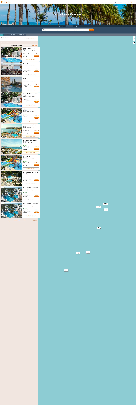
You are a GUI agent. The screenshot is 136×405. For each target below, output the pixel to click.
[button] (50, 29)
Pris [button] (11, 34)
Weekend (110, 2)
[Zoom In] (134, 37)
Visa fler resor (17, 220)
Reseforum (120, 2)
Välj (36, 71)
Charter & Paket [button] (96, 2)
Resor (90, 2)
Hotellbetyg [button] (20, 34)
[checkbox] (4, 35)
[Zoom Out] (134, 38)
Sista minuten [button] (103, 2)
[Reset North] (134, 40)
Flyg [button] (115, 2)
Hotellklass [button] (15, 34)
